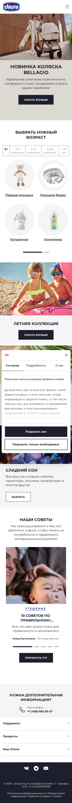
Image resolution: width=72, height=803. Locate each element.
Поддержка (11, 723)
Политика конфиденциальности (26, 793)
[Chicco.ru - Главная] (11, 7)
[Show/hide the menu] (67, 7)
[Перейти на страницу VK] (26, 768)
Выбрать (18, 496)
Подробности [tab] (36, 365)
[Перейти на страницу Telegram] (36, 768)
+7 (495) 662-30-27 (40, 711)
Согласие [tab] (12, 365)
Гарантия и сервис (39, 796)
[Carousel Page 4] (50, 646)
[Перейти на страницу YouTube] (46, 768)
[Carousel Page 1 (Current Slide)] (32, 252)
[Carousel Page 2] (46, 252)
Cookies (56, 796)
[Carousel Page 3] (43, 646)
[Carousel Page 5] (56, 646)
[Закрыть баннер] (66, 355)
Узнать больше (36, 99)
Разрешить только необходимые (36, 444)
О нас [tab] (59, 365)
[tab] (6, 151)
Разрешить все (36, 431)
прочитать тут (36, 657)
